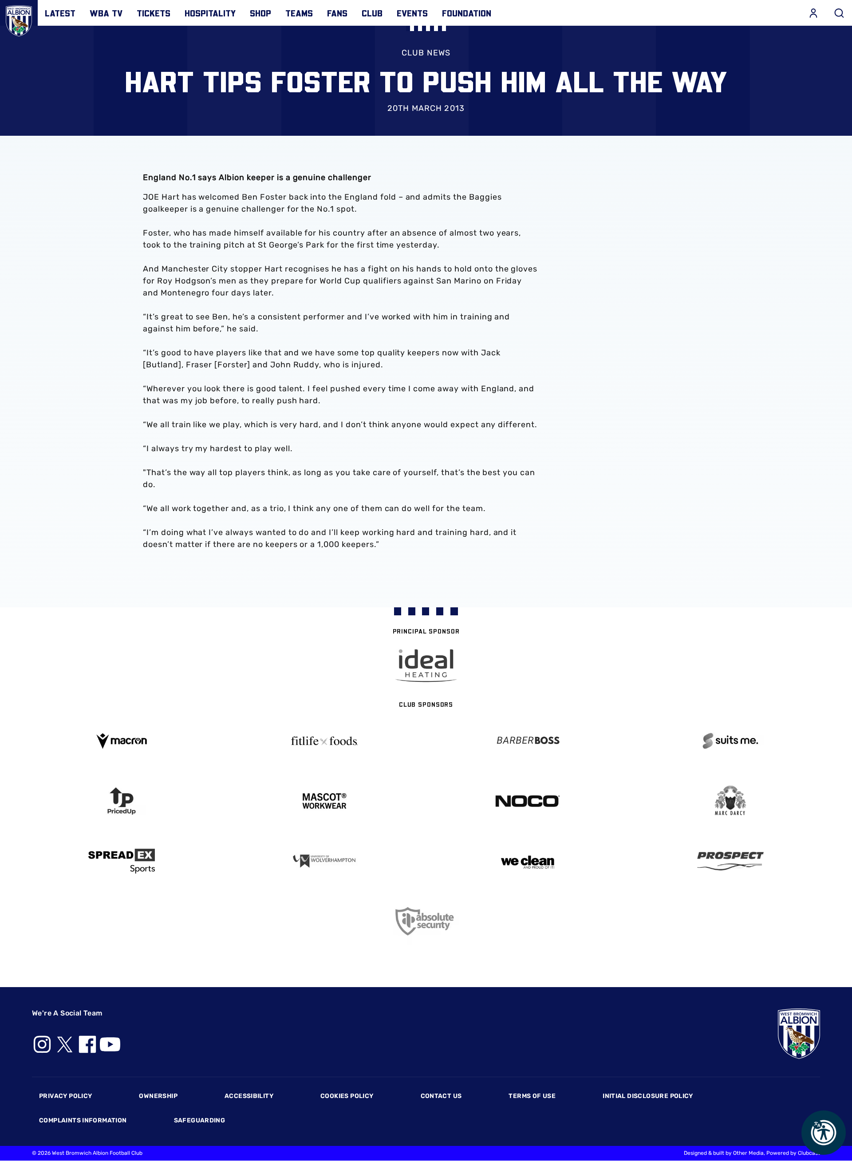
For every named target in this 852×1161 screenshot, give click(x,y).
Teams (299, 13)
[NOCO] (527, 801)
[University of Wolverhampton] (324, 861)
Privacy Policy (65, 1096)
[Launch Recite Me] (823, 1132)
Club (372, 13)
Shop (260, 13)
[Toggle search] (839, 13)
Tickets (153, 13)
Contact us (441, 1096)
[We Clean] (527, 861)
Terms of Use (532, 1096)
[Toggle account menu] (813, 13)
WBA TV (106, 13)
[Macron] (121, 741)
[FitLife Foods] (324, 740)
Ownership (158, 1096)
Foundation (466, 13)
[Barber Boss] (527, 741)
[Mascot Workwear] (324, 801)
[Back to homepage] (19, 19)
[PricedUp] (121, 801)
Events (412, 13)
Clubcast (809, 1153)
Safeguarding (199, 1120)
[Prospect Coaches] (730, 861)
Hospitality (210, 13)
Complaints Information (83, 1120)
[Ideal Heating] (426, 665)
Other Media (748, 1153)
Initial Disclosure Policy (648, 1096)
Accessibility (249, 1096)
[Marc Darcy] (730, 801)
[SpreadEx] (121, 861)
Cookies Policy (346, 1096)
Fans (337, 13)
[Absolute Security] (426, 921)
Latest (60, 13)
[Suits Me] (730, 741)
